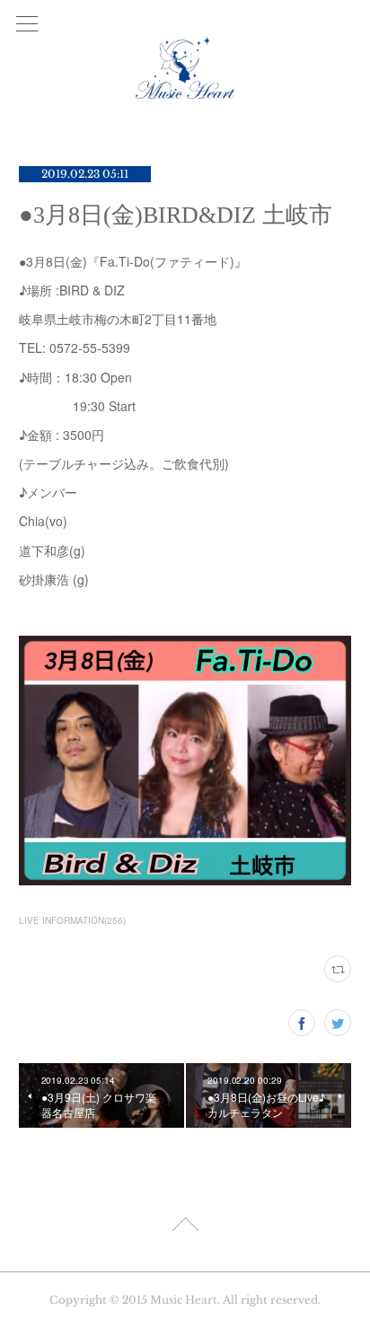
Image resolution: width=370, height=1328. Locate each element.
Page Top (185, 1227)
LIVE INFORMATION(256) (72, 920)
